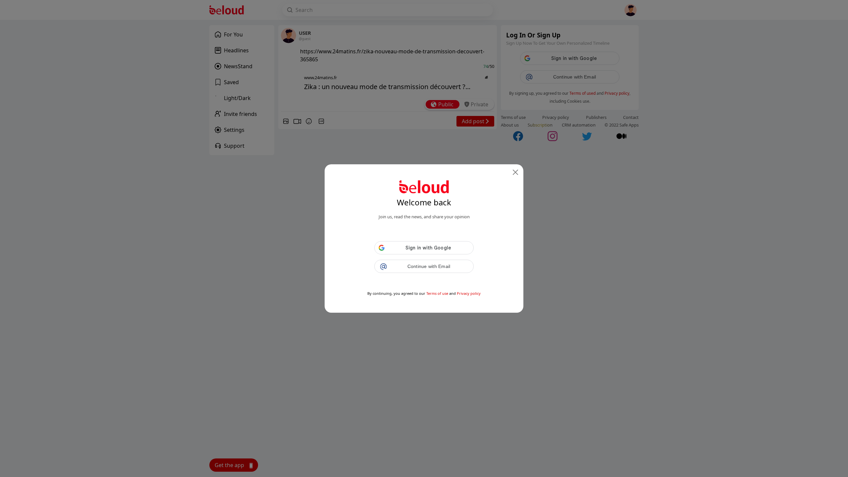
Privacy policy (469, 293)
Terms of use (437, 293)
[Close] (515, 172)
